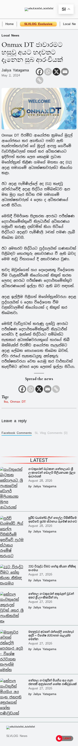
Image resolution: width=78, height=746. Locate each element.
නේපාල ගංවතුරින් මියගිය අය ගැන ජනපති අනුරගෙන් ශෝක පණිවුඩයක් (52, 682)
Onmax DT (18, 401)
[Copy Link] (39, 80)
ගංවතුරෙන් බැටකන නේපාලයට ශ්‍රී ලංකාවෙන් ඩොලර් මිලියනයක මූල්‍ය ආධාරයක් (51, 472)
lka (6, 401)
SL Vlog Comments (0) (51, 433)
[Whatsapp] (48, 72)
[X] (56, 72)
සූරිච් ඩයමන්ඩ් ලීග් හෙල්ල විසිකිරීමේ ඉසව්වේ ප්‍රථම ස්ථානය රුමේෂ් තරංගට (52, 519)
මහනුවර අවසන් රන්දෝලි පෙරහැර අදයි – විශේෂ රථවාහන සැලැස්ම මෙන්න (51, 635)
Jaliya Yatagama (15, 70)
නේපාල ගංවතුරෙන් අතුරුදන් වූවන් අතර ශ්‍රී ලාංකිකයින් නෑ (51, 595)
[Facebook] (39, 72)
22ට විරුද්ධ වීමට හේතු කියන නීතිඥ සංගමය (52, 568)
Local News (10, 35)
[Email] (65, 72)
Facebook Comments (17, 433)
